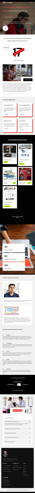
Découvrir (6, 114)
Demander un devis (17, 410)
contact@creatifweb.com (7, 484)
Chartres (24, 465)
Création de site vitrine (6, 465)
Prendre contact (28, 79)
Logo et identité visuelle (6, 469)
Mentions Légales (15, 469)
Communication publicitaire (7, 471)
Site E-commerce (5, 467)
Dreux (24, 467)
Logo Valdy (5, 183)
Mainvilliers (25, 471)
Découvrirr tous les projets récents (17, 217)
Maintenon (25, 469)
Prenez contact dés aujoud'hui (18, 390)
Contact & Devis (15, 465)
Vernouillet (25, 473)
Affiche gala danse (22, 183)
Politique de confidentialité (17, 467)
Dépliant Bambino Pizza (8, 159)
